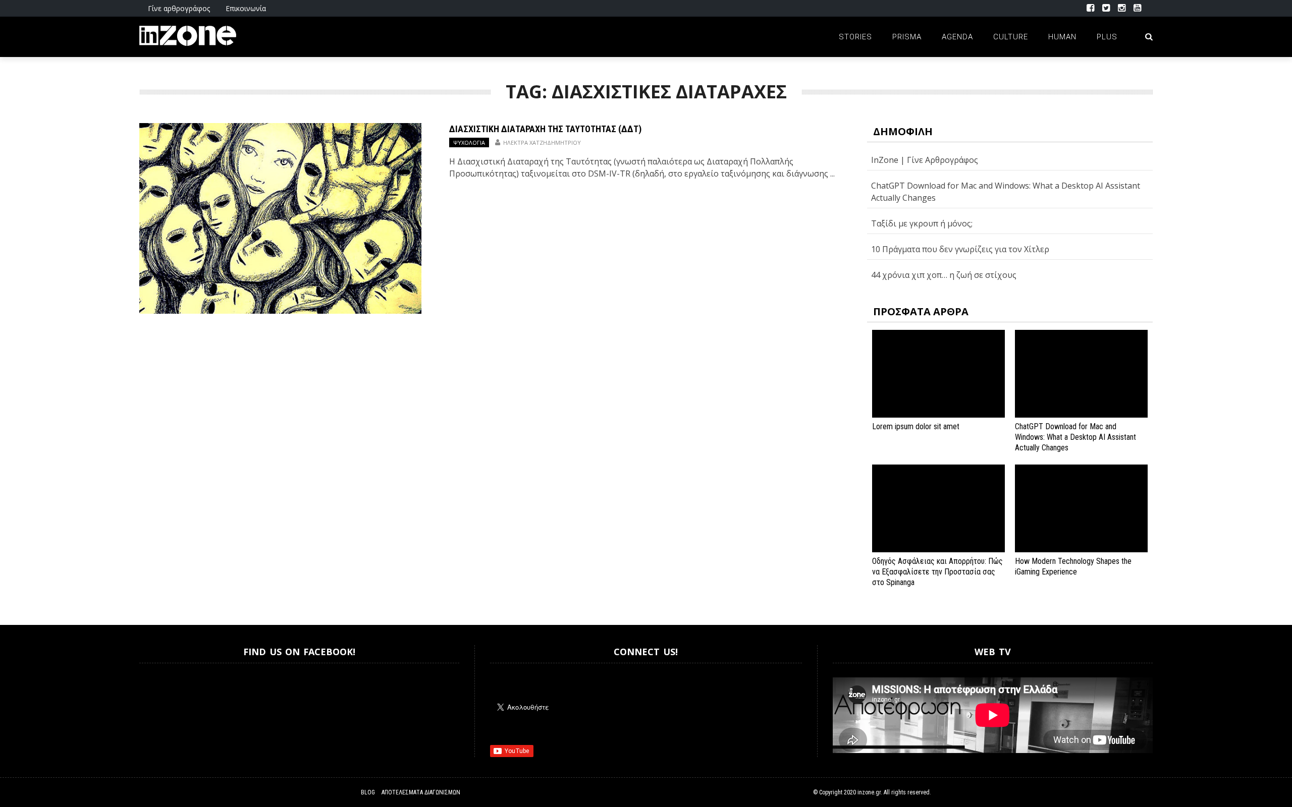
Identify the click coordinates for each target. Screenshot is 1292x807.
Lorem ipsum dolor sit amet (915, 426)
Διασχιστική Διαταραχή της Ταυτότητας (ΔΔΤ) (545, 129)
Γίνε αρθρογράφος (179, 8)
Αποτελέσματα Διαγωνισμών (421, 792)
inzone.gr (869, 792)
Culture (1010, 36)
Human (1062, 36)
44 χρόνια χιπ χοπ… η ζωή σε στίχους (943, 274)
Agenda (957, 36)
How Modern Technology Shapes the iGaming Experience (1073, 566)
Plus (1107, 36)
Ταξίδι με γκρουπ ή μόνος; (922, 223)
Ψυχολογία (469, 142)
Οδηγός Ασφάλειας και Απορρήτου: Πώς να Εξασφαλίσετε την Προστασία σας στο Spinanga (937, 571)
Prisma (907, 36)
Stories (855, 36)
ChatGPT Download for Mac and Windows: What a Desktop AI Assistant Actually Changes (1075, 437)
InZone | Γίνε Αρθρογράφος (924, 159)
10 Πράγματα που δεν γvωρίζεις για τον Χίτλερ (960, 249)
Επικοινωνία (246, 8)
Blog (368, 792)
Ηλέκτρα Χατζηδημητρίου (542, 142)
